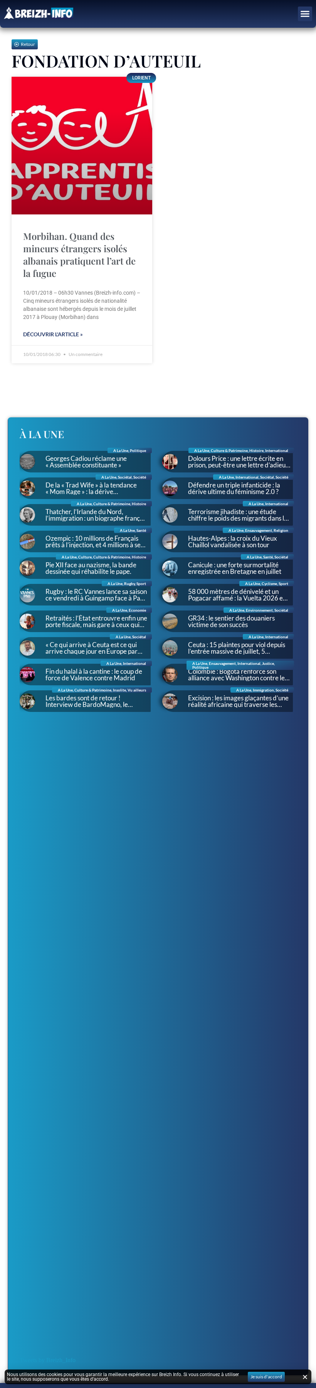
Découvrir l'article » (53, 334)
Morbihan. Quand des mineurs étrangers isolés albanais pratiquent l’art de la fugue (79, 254)
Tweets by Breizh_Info (48, 1360)
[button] (305, 14)
